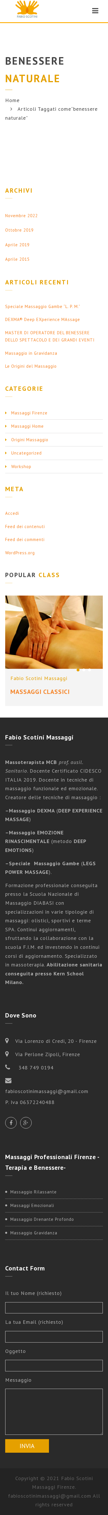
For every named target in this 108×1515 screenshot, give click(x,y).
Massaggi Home (27, 426)
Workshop (21, 466)
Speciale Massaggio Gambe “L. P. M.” (42, 306)
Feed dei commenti (25, 539)
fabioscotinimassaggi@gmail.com (49, 1496)
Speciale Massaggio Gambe (44, 863)
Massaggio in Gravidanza (31, 353)
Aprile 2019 (17, 244)
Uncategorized (26, 453)
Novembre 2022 (21, 215)
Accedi (12, 513)
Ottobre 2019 (19, 230)
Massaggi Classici (40, 692)
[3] (89, 670)
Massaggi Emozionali (32, 1205)
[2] (83, 670)
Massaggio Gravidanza (33, 1233)
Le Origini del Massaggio (31, 366)
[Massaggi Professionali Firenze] (27, 11)
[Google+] (26, 1123)
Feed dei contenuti (25, 526)
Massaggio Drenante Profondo (42, 1219)
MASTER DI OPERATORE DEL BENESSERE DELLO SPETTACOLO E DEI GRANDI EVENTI (50, 336)
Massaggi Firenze (29, 413)
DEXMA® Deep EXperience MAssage (42, 319)
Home (12, 100)
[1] (78, 670)
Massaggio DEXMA (32, 810)
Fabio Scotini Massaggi (38, 678)
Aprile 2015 (17, 259)
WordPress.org (20, 552)
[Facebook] (11, 1123)
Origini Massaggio (29, 439)
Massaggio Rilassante (33, 1192)
